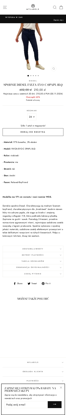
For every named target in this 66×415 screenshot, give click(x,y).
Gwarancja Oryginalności (33, 267)
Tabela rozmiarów (33, 261)
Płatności (33, 381)
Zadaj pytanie (33, 274)
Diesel (33, 81)
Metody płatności (33, 255)
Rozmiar (32, 110)
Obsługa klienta (33, 371)
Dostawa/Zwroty (33, 249)
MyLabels (33, 362)
